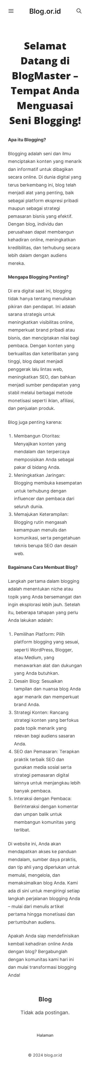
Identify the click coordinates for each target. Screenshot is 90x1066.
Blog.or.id (45, 11)
